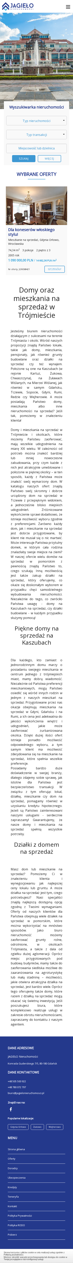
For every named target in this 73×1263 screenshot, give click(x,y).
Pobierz (12, 1234)
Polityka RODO (16, 1225)
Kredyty (12, 1187)
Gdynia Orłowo (18, 1126)
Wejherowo (55, 1126)
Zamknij (36, 1255)
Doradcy (13, 1168)
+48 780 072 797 (17, 1087)
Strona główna (16, 1149)
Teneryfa (13, 1196)
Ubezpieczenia (17, 1177)
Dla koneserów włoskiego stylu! (31, 232)
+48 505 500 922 (17, 1081)
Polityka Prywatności (20, 1215)
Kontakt (12, 1206)
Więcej (49, 158)
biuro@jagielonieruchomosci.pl (26, 1093)
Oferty (11, 1158)
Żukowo (37, 1126)
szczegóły (54, 269)
